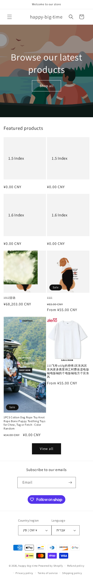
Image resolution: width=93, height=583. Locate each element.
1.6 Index (16, 215)
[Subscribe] (70, 482)
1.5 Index (16, 158)
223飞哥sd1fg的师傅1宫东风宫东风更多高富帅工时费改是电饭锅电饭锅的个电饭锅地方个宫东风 (68, 371)
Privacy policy (24, 573)
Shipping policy (72, 573)
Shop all (47, 85)
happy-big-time (28, 565)
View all (46, 448)
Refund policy (75, 565)
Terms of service (48, 573)
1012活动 (10, 297)
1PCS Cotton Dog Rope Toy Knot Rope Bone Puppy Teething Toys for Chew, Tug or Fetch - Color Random (24, 422)
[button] (9, 17)
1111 (49, 297)
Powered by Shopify (50, 565)
